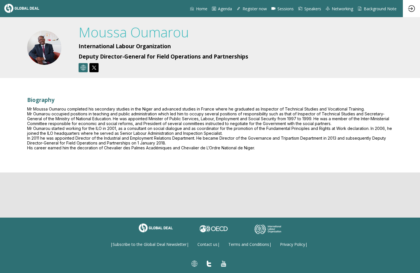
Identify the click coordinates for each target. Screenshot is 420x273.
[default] (282, 8)
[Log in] (411, 8)
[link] (198, 8)
